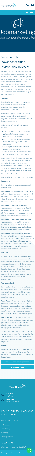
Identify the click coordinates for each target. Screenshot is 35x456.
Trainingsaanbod (7, 437)
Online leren (5, 425)
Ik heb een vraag (17, 367)
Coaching (4, 433)
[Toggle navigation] (31, 12)
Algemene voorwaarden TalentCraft (13, 447)
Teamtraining (5, 429)
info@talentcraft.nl (12, 401)
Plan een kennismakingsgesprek (17, 362)
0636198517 (10, 396)
